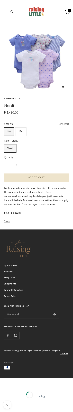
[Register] (54, 314)
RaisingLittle (12, 98)
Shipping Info (10, 283)
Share (7, 221)
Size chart (64, 123)
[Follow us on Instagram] (15, 335)
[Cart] (67, 12)
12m (21, 131)
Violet (10, 148)
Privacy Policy (10, 296)
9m (9, 131)
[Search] (12, 11)
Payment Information (13, 290)
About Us (8, 271)
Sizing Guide (9, 277)
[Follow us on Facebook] (8, 335)
